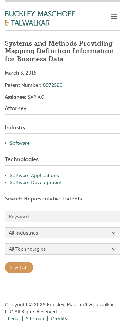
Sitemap (35, 319)
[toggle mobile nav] (114, 16)
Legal (13, 319)
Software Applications (34, 175)
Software (20, 143)
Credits (59, 319)
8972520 (52, 85)
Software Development (36, 182)
